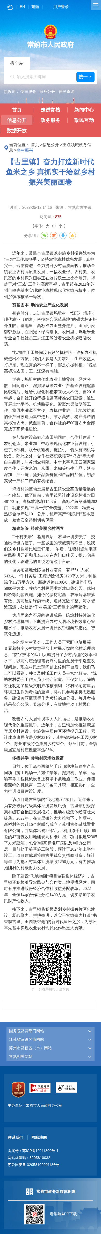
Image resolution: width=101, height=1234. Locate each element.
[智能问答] (10, 8)
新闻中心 (84, 110)
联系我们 (15, 1137)
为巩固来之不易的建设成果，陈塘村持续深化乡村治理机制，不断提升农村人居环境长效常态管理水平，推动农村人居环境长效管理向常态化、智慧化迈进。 (49, 624)
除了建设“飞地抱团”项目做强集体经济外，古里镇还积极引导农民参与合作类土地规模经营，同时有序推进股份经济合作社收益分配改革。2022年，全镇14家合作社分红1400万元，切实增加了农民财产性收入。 (49, 888)
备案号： (33, 1151)
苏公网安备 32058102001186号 (33, 1165)
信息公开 (17, 120)
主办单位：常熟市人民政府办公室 (35, 1105)
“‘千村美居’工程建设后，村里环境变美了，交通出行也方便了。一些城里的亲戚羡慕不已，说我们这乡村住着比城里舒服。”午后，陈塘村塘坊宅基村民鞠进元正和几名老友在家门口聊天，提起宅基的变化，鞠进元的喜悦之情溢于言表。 (50, 549)
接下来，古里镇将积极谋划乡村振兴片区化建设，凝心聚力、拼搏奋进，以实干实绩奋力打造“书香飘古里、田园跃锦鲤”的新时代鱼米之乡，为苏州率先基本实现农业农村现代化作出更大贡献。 (50, 918)
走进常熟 (50, 110)
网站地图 (39, 1137)
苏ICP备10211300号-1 (40, 1151)
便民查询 (66, 91)
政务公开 (47, 91)
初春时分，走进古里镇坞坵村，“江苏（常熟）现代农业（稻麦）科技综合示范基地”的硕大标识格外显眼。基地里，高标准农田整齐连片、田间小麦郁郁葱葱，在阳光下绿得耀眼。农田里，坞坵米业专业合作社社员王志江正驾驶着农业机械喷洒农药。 (50, 328)
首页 (17, 110)
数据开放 (17, 130)
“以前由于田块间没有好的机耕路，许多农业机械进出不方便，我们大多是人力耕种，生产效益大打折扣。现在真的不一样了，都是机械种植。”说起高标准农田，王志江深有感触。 (50, 361)
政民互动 (84, 120)
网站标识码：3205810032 (29, 1158)
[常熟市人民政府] (50, 47)
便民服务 (28, 91)
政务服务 (50, 120)
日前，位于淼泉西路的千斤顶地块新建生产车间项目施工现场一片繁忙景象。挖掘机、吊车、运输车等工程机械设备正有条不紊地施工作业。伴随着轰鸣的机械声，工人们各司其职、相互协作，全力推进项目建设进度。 (49, 778)
